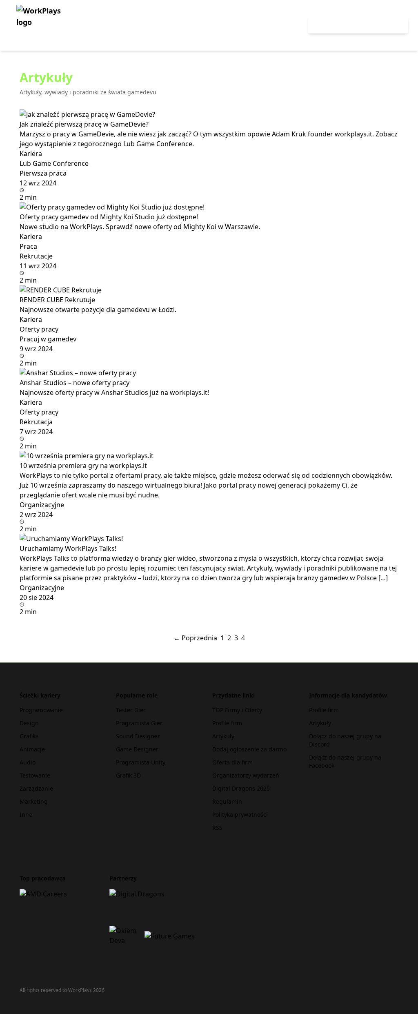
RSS (217, 827)
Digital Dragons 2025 (241, 788)
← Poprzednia (195, 637)
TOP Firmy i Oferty (237, 710)
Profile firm (227, 723)
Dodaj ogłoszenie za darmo (249, 749)
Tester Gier (131, 710)
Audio (28, 762)
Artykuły (223, 736)
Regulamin (227, 801)
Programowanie (41, 710)
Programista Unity (140, 762)
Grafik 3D (128, 775)
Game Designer (137, 749)
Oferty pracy (275, 25)
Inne (26, 814)
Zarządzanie (36, 788)
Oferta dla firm (232, 762)
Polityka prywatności (240, 814)
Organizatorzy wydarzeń (245, 775)
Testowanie (35, 775)
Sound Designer (138, 736)
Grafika (29, 736)
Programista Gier (139, 723)
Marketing (34, 801)
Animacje (32, 749)
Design (29, 723)
